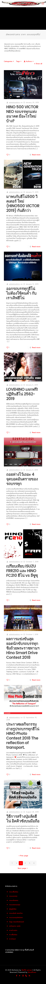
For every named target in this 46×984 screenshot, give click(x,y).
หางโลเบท (12, 939)
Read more (36, 155)
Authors (29, 61)
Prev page (24, 856)
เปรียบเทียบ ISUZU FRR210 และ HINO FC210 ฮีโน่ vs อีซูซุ (22, 570)
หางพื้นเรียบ (13, 934)
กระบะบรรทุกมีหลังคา (16, 917)
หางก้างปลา (13, 930)
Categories (8, 61)
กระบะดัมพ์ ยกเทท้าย (16, 913)
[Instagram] (23, 975)
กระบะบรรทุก (13, 896)
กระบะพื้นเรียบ (13, 892)
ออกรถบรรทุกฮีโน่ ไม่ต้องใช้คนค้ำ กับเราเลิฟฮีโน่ (21, 293)
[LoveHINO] (24, 4)
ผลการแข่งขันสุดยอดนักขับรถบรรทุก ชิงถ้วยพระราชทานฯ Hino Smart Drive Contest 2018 (22, 648)
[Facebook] (16, 975)
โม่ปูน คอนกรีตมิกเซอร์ (16, 922)
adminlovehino (14, 102)
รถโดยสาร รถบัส (14, 926)
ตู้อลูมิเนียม (12, 909)
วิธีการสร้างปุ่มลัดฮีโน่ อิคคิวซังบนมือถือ (22, 819)
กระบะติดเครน (13, 900)
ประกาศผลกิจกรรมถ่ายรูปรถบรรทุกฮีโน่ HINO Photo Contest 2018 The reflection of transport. (22, 735)
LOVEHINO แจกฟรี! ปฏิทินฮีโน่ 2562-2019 (22, 394)
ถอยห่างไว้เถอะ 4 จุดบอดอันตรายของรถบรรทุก (22, 479)
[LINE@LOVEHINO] (26, 975)
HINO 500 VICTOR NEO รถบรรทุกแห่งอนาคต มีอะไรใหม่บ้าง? (22, 114)
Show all (39, 64)
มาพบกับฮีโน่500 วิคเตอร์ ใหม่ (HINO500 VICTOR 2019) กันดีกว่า (22, 203)
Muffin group (27, 970)
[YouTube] (20, 975)
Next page (22, 868)
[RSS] (29, 975)
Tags (18, 61)
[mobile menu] (43, 4)
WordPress (32, 972)
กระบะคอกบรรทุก (14, 905)
